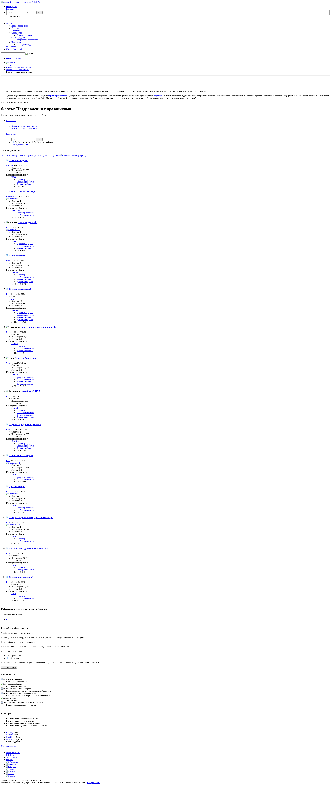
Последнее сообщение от (49, 155)
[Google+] (11, 766)
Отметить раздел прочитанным (25, 126)
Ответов (21, 155)
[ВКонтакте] (12, 762)
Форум (9, 23)
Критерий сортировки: (11, 642)
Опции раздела (11, 121)
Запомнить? (14, 17)
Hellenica (10, 196)
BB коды (10, 732)
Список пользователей (27, 35)
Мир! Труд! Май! (27, 222)
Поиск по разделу (12, 134)
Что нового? (11, 47)
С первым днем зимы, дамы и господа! (31, 517)
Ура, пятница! (17, 486)
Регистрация (11, 6)
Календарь (16, 30)
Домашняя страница (25, 282)
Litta (8, 261)
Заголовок (5, 155)
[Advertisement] (165, 82)
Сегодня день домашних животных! (29, 548)
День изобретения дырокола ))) (38, 327)
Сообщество (16, 33)
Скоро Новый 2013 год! (22, 191)
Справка (15, 28)
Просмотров (32, 155)
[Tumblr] (10, 773)
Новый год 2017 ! (30, 391)
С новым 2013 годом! (21, 455)
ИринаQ (10, 429)
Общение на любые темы (17, 70)
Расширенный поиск (15, 58)
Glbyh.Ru (10, 755)
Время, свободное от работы (18, 67)
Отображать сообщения (43, 142)
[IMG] (9, 737)
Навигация (16, 42)
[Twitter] (10, 769)
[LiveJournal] (12, 771)
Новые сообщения (19, 26)
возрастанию (15, 655)
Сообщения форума (25, 182)
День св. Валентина (26, 358)
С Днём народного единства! (25, 424)
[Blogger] (10, 776)
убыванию (14, 658)
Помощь (10, 9)
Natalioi (9, 165)
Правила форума (8, 746)
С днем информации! (21, 577)
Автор (14, 155)
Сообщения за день (25, 44)
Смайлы (9, 735)
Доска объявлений (14, 49)
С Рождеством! (17, 255)
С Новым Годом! (18, 160)
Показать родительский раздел (24, 128)
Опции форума (18, 37)
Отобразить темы (22, 142)
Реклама (9, 759)
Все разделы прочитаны (27, 40)
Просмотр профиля (25, 179)
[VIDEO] (10, 739)
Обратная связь (13, 752)
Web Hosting (11, 757)
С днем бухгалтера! (20, 289)
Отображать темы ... (10, 633)
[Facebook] (11, 764)
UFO (8, 227)
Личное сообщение (25, 184)
